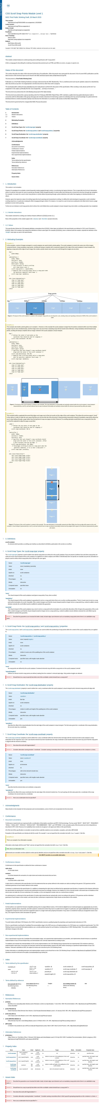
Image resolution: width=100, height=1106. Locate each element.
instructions (41, 86)
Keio (24, 48)
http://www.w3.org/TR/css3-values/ (42, 1015)
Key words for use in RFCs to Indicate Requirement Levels (30, 1025)
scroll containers (24, 572)
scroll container (38, 245)
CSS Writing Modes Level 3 (29, 1020)
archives (53, 33)
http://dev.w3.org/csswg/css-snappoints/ (19, 30)
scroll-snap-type (31, 551)
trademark (39, 48)
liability (34, 48)
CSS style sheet (13, 870)
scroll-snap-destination (37, 685)
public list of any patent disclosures (79, 95)
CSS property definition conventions (32, 228)
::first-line (35, 218)
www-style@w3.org (13, 33)
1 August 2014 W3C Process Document (35, 101)
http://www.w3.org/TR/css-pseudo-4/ (81, 1010)
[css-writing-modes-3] (69, 983)
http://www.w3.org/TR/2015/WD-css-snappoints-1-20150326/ (24, 22)
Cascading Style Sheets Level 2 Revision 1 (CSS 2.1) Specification (35, 1003)
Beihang (28, 48)
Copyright (7, 48)
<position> (23, 696)
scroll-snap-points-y (52, 626)
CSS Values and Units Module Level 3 (44, 1037)
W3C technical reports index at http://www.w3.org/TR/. (51, 75)
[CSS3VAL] (59, 230)
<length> (7, 232)
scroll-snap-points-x (32, 626)
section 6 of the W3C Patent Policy (68, 98)
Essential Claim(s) (26, 98)
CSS (6, 63)
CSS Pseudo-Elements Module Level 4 (44, 1010)
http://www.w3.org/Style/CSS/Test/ (86, 950)
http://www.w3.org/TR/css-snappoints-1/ (19, 26)
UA (10, 875)
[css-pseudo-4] (12, 984)
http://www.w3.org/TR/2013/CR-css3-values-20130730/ (23, 1039)
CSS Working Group (31, 91)
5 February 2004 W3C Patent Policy (49, 95)
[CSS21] (45, 215)
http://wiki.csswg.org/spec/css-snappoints (19, 39)
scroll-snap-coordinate (37, 734)
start (59, 673)
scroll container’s (55, 206)
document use (47, 48)
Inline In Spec (12, 37)
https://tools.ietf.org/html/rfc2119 (79, 1025)
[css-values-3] (30, 983)
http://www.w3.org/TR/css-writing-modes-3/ (64, 1020)
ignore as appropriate (84, 907)
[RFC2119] (75, 830)
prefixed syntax (53, 922)
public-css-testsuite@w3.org (33, 952)
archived (10, 86)
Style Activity (47, 91)
